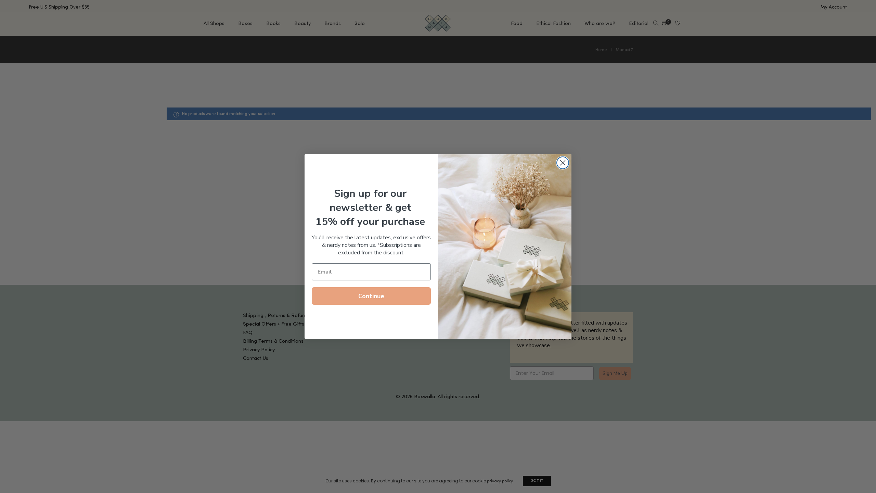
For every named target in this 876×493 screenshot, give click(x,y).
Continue (371, 296)
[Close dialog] (563, 163)
